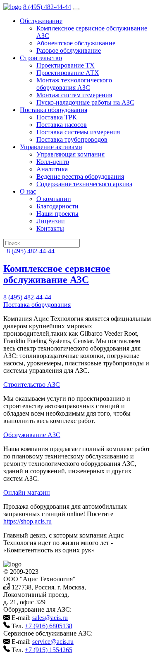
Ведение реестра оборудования (80, 176)
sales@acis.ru (50, 617)
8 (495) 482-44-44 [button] (27, 297)
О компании (53, 198)
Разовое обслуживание (68, 50)
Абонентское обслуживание (75, 43)
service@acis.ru (53, 641)
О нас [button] (28, 191)
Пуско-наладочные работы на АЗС (85, 102)
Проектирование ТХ (65, 65)
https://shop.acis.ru (27, 521)
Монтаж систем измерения (74, 94)
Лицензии (50, 220)
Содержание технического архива (84, 183)
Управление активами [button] (51, 146)
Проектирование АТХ (67, 72)
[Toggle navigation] (76, 9)
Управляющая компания (70, 154)
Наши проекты (57, 213)
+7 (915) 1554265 (48, 649)
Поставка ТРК (56, 117)
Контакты (50, 228)
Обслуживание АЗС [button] (31, 434)
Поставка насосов (61, 124)
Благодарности (57, 206)
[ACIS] (12, 6)
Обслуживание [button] (41, 20)
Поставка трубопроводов (71, 139)
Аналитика (52, 169)
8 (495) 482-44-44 (47, 6)
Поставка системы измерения (78, 132)
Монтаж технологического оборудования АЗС (74, 84)
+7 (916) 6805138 (48, 625)
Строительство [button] (41, 57)
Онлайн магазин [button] (26, 492)
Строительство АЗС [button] (31, 384)
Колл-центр (52, 161)
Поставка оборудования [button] (53, 109)
